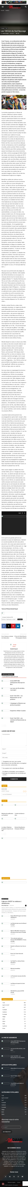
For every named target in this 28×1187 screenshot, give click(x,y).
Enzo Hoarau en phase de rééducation (7, 637)
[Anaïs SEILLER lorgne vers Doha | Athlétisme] (5, 918)
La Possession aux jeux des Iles (18, 976)
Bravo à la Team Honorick (17, 953)
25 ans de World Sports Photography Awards (20, 637)
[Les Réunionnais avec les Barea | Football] (5, 925)
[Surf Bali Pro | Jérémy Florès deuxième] (5, 963)
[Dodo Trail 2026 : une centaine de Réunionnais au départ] (5, 720)
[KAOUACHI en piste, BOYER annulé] (5, 993)
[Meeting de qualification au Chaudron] (7, 808)
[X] (8, 626)
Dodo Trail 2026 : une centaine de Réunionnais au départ (18, 720)
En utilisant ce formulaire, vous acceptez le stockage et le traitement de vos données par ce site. (14, 773)
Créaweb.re (20, 1185)
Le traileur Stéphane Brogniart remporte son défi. (7, 829)
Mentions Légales (11, 1182)
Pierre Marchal (5, 905)
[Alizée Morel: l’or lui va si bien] (5, 1070)
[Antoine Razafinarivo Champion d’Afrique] (21, 822)
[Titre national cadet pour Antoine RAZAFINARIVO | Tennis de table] (5, 940)
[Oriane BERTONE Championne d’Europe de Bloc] (5, 682)
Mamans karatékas (15, 968)
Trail (6, 28)
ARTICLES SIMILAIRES (7, 674)
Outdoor (7, 10)
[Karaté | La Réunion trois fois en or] (5, 948)
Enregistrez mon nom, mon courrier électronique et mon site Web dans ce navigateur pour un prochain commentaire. (14, 763)
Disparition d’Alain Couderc (18, 710)
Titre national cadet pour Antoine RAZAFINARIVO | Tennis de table (18, 940)
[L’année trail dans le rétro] (21, 808)
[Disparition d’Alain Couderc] (5, 712)
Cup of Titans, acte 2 (16, 1075)
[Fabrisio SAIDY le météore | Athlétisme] (14, 890)
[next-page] (5, 726)
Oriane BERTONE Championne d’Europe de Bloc (17, 682)
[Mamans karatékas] (5, 970)
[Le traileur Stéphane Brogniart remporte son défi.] (7, 822)
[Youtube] (22, 1176)
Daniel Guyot (6, 33)
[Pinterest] (13, 626)
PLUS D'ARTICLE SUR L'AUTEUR (10, 676)
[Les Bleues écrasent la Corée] (5, 985)
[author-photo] (14, 646)
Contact (18, 1182)
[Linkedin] (18, 626)
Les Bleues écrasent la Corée (18, 983)
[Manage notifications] (3, 1184)
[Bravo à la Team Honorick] (5, 955)
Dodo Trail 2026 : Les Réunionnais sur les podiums (16, 697)
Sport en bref (5, 898)
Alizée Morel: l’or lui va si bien (18, 1068)
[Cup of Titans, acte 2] (5, 1077)
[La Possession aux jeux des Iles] (5, 978)
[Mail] (9, 1176)
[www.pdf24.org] (14, 613)
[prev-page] (3, 726)
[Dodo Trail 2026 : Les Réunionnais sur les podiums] (5, 697)
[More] (22, 626)
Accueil (2, 10)
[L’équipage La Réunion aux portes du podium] (5, 705)
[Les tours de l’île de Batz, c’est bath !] (5, 690)
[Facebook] (4, 626)
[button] (2, 7)
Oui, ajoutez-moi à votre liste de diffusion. (13, 768)
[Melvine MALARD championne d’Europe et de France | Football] (5, 932)
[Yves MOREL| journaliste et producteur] (5, 1085)
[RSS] (14, 1176)
